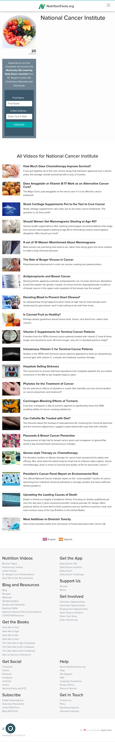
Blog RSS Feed (10, 711)
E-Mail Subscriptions (12, 700)
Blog (4, 590)
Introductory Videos (12, 567)
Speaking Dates (10, 601)
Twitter (5, 670)
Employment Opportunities (74, 609)
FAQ (62, 677)
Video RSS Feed (10, 707)
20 (33, 51)
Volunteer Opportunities (72, 601)
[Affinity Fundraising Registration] (10, 728)
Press (62, 703)
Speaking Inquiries (69, 707)
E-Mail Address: (19, 110)
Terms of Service (68, 688)
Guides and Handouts (13, 604)
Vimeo (5, 684)
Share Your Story (68, 616)
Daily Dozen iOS (68, 563)
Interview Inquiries (69, 711)
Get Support (66, 674)
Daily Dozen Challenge (72, 574)
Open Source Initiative (71, 612)
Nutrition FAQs (10, 608)
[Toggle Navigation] (108, 5)
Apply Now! (106, 730)
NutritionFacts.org (60, 6)
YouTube (6, 681)
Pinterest (7, 674)
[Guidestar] (3, 728)
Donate (63, 586)
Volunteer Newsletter (13, 703)
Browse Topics (9, 563)
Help (62, 670)
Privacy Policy (67, 684)
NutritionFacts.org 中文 (14, 688)
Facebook (7, 666)
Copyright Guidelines (71, 681)
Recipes (6, 593)
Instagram (7, 677)
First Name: (19, 97)
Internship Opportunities (72, 605)
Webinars (7, 597)
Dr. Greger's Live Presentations (18, 574)
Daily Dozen (66, 570)
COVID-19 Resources (13, 615)
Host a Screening (69, 619)
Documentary (17, 578)
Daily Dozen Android (70, 567)
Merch (63, 589)
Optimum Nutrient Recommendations (21, 611)
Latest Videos (9, 570)
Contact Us (65, 700)
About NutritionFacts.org (73, 666)
